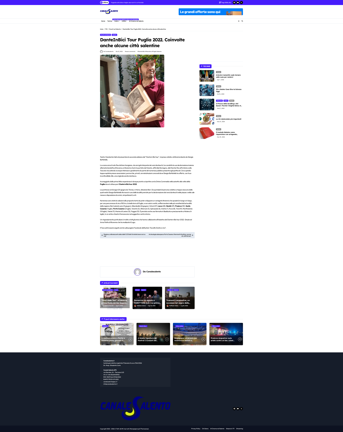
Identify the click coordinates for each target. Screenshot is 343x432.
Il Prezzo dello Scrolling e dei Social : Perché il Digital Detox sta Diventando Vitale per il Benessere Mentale (229, 107)
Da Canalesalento (108, 51)
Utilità (124, 21)
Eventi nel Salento (105, 35)
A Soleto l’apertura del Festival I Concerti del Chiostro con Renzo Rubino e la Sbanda (149, 341)
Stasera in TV (230, 428)
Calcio (116, 21)
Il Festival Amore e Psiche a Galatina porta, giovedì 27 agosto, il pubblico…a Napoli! (113, 341)
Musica (137, 290)
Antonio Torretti (108, 305)
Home (103, 21)
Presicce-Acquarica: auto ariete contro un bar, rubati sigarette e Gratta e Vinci (222, 340)
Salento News (143, 326)
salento (159, 51)
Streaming (239, 428)
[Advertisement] (147, 142)
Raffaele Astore (141, 305)
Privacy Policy (195, 428)
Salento (114, 35)
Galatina (105, 326)
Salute (226, 100)
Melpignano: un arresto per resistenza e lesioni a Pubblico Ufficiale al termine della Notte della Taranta (186, 341)
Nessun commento (130, 51)
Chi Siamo (205, 428)
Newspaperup (134, 429)
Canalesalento (153, 271)
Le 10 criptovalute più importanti (228, 119)
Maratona (149, 51)
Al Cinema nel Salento (136, 21)
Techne (110, 20)
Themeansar (145, 429)
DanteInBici (141, 51)
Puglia (154, 51)
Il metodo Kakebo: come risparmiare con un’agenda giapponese (226, 134)
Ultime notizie (179, 326)
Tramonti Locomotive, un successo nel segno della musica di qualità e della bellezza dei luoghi (178, 304)
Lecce (116, 290)
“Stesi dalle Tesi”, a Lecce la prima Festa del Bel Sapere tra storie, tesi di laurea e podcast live (114, 304)
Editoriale (219, 100)
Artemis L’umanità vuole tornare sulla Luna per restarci (228, 76)
